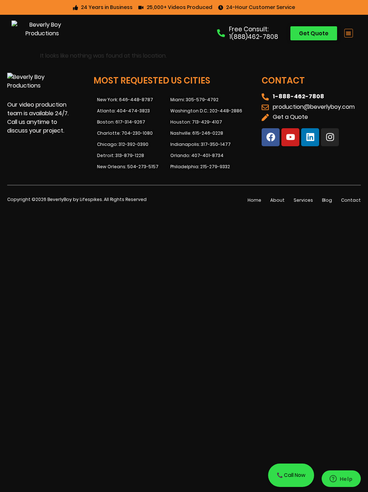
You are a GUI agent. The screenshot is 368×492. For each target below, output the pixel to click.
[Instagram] (330, 137)
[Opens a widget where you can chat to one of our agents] (341, 479)
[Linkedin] (310, 137)
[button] (348, 33)
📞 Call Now (291, 475)
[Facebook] (271, 137)
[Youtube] (290, 137)
